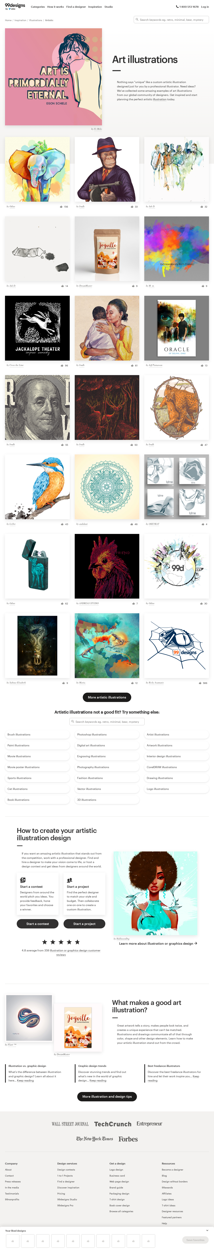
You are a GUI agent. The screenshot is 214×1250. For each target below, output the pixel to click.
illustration (160, 99)
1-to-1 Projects (65, 1175)
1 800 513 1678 (189, 6)
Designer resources (172, 1211)
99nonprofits (12, 1199)
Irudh (81, 206)
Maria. (82, 682)
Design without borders (175, 1181)
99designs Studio (67, 1199)
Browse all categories (121, 1211)
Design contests (66, 1169)
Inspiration (95, 6)
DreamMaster (85, 285)
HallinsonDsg (123, 938)
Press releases (13, 1181)
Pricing (61, 1193)
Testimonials (12, 1193)
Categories (38, 6)
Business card (117, 1175)
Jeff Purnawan (155, 365)
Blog (164, 1175)
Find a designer (76, 6)
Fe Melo (98, 128)
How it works (55, 6)
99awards (167, 1187)
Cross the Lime (17, 365)
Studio (108, 6)
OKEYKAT (154, 523)
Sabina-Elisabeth (18, 682)
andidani (83, 523)
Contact (9, 1175)
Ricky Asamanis (156, 682)
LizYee (13, 523)
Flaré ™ (12, 1044)
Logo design (116, 1169)
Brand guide (116, 1187)
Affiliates (167, 1193)
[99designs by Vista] (15, 6)
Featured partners (172, 1217)
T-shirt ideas (168, 1205)
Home (8, 20)
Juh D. (152, 206)
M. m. (151, 285)
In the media (12, 1187)
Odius (12, 206)
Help (164, 1223)
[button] (207, 1230)
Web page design (119, 1181)
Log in (205, 6)
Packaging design (119, 1193)
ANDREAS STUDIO (89, 603)
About (8, 1169)
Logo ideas (168, 1199)
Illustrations (36, 20)
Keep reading (25, 1080)
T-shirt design (117, 1199)
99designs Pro (65, 1205)
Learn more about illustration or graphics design (156, 943)
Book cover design (120, 1205)
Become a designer (172, 1169)
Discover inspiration (68, 1187)
